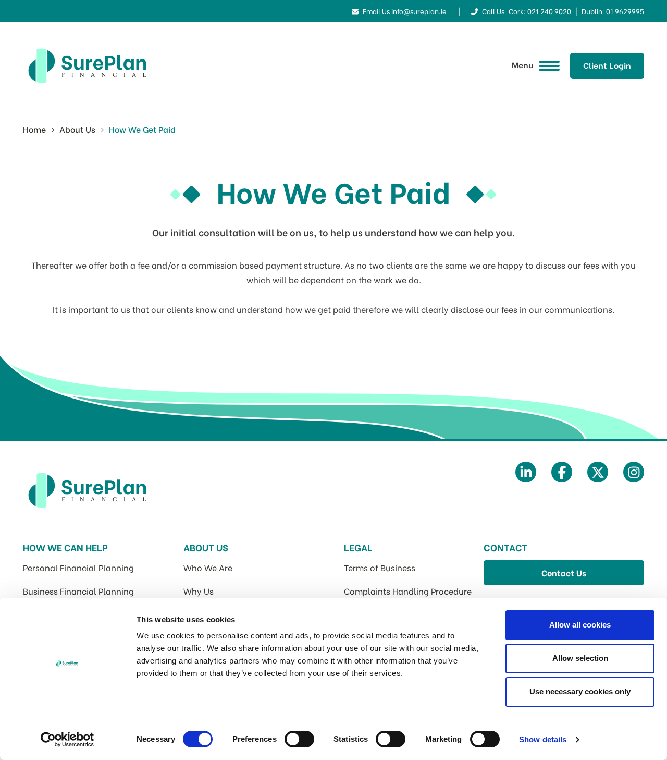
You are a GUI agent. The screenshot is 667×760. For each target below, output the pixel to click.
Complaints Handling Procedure (408, 591)
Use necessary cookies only (580, 691)
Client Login (607, 65)
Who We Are (207, 567)
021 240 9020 (549, 11)
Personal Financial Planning (78, 567)
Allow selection (580, 658)
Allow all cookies (580, 624)
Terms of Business (379, 567)
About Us (77, 129)
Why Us (198, 591)
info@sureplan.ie (419, 11)
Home (34, 129)
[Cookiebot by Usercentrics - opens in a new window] (67, 739)
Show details (542, 739)
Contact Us (563, 572)
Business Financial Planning (78, 591)
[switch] (299, 739)
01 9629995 (625, 11)
